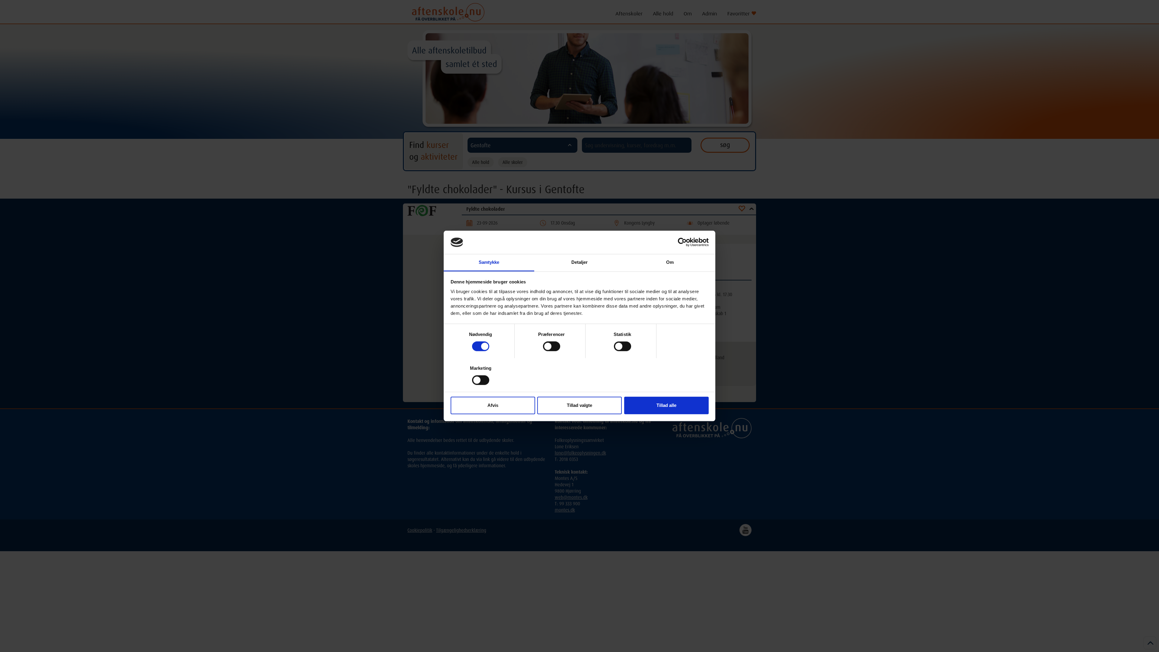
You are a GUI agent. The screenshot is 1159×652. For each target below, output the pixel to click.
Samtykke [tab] (489, 262)
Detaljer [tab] (579, 262)
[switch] (551, 346)
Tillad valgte (579, 405)
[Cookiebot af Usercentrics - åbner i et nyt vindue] (682, 242)
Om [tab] (670, 262)
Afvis (492, 405)
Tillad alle (666, 405)
